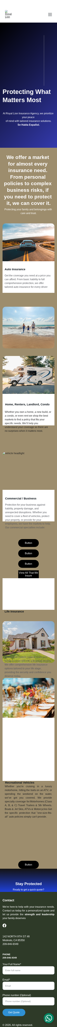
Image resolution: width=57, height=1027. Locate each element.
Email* (6, 979)
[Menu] (50, 14)
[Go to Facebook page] (4, 925)
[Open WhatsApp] (49, 1018)
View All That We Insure (28, 574)
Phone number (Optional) (17, 995)
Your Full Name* (12, 964)
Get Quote (14, 1012)
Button (28, 543)
